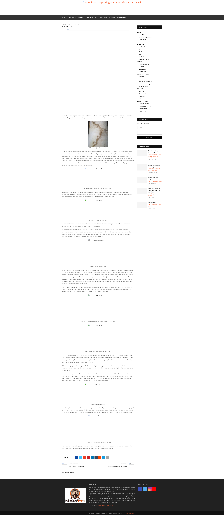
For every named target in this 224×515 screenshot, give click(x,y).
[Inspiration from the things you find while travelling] (142, 191)
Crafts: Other (143, 71)
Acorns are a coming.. (76, 466)
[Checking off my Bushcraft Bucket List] (142, 153)
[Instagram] (159, 17)
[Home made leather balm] (142, 180)
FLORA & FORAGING (143, 74)
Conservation (143, 93)
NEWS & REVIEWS (142, 101)
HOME (139, 32)
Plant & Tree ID (143, 79)
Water (141, 54)
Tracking (141, 91)
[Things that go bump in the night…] (142, 167)
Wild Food (142, 76)
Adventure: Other (144, 42)
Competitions (143, 108)
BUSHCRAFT (141, 44)
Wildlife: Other (143, 98)
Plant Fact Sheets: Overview (117, 466)
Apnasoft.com (131, 513)
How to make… (153, 202)
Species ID (142, 96)
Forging (141, 66)
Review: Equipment (145, 106)
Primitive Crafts (144, 64)
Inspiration (142, 39)
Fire (140, 49)
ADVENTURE (141, 34)
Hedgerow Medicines (145, 81)
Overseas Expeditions (145, 37)
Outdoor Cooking (144, 84)
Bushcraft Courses (144, 47)
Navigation (142, 57)
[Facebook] (156, 17)
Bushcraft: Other (144, 59)
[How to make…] (142, 205)
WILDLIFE (140, 89)
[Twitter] (157, 17)
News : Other (143, 111)
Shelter (141, 52)
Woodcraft (142, 69)
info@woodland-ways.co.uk (105, 505)
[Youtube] (161, 17)
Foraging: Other (144, 86)
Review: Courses (144, 103)
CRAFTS (139, 61)
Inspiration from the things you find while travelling (154, 190)
